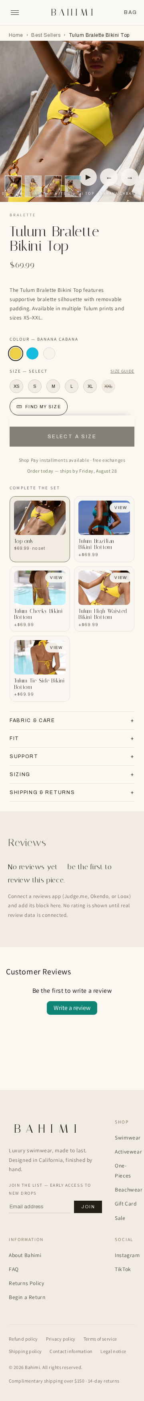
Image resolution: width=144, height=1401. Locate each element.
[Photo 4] (33, 186)
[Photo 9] (73, 186)
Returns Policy (26, 1283)
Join (88, 1206)
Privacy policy (61, 1339)
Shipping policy (25, 1351)
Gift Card (125, 1203)
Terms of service (100, 1339)
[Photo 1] (13, 186)
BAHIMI (73, 12)
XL (90, 386)
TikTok (123, 1269)
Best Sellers (45, 35)
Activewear (128, 1151)
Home (16, 35)
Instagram (127, 1255)
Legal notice (113, 1351)
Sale (120, 1217)
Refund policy (23, 1339)
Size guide (122, 371)
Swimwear (128, 1137)
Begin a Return (27, 1297)
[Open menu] (14, 12)
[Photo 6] (53, 186)
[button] (130, 12)
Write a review (72, 1008)
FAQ (14, 1269)
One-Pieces (123, 1170)
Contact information (71, 1351)
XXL (108, 386)
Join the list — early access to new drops (50, 1189)
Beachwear (128, 1189)
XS (17, 386)
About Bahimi (25, 1255)
